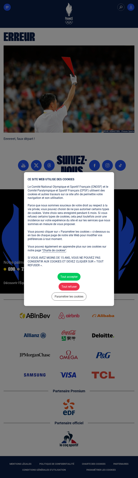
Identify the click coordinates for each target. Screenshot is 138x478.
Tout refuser (69, 286)
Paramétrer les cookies (69, 296)
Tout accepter (69, 276)
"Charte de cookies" (54, 250)
